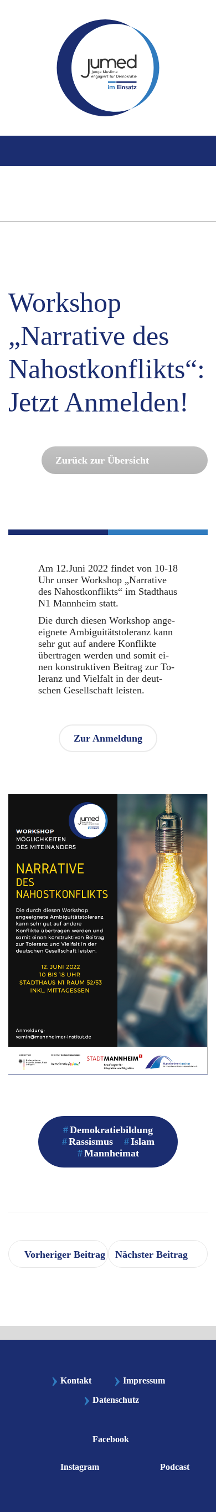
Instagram (79, 1466)
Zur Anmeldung (108, 738)
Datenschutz (115, 1400)
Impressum (139, 1380)
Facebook (110, 1438)
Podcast (174, 1466)
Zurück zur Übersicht (102, 460)
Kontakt (71, 1380)
